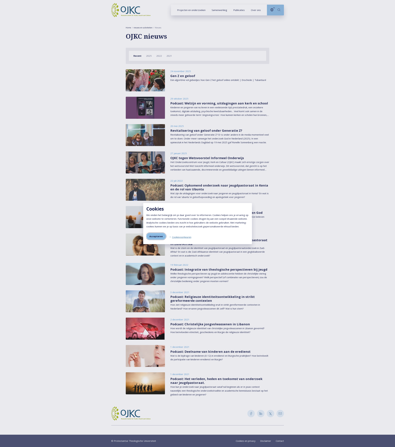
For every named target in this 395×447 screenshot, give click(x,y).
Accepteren (156, 236)
